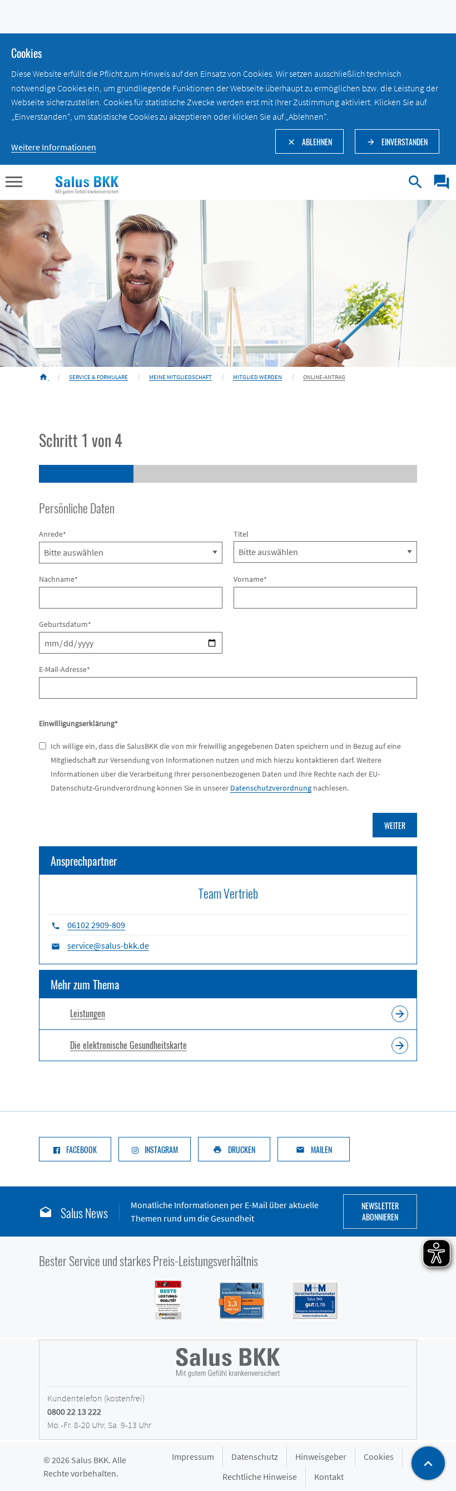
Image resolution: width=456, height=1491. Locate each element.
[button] (14, 183)
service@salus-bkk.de (108, 945)
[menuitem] (437, 182)
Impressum (193, 1456)
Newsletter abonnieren (380, 1211)
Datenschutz (254, 1456)
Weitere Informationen (53, 147)
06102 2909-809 (96, 924)
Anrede (52, 534)
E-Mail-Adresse (64, 669)
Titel (241, 534)
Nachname (58, 579)
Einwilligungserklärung (78, 723)
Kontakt (329, 1476)
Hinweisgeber (320, 1456)
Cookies (379, 1456)
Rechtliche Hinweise (259, 1476)
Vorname (250, 579)
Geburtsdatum (65, 624)
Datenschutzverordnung (270, 788)
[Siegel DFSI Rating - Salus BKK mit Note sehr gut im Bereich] (235, 1299)
